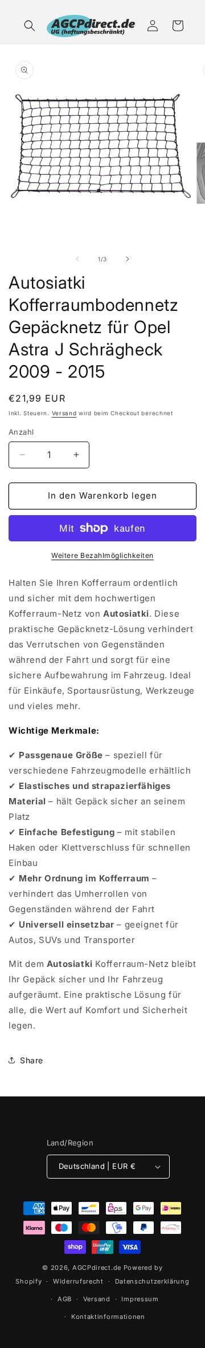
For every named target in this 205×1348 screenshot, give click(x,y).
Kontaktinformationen (108, 1317)
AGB (65, 1299)
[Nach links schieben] (77, 259)
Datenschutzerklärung (152, 1281)
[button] (29, 25)
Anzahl (21, 431)
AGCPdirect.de (96, 1268)
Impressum (139, 1299)
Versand (64, 413)
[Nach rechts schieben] (127, 259)
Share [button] (31, 1060)
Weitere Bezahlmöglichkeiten (102, 555)
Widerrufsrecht (78, 1281)
